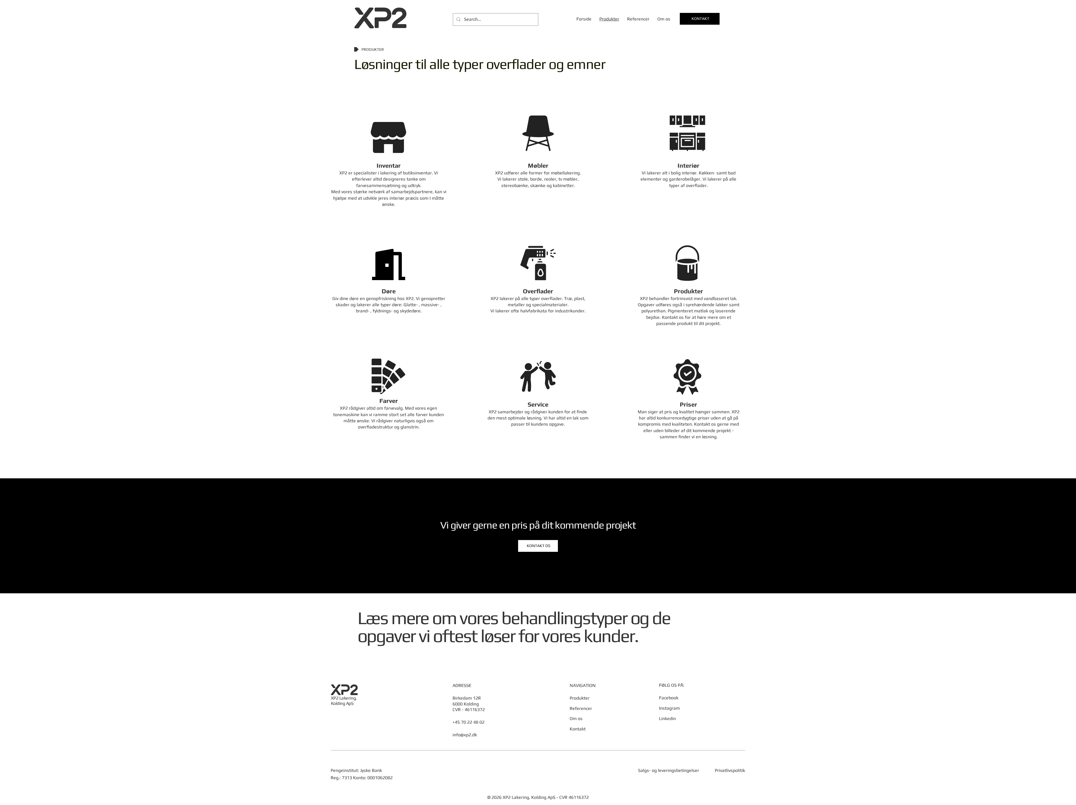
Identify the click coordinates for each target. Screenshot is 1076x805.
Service (538, 404)
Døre (389, 291)
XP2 (380, 18)
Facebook (668, 697)
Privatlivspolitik (730, 770)
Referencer (581, 708)
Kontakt (578, 729)
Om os (576, 718)
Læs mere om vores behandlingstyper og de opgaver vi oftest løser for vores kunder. (514, 626)
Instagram (669, 708)
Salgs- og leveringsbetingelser (668, 770)
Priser (688, 404)
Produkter (688, 291)
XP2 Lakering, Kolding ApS (344, 700)
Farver (388, 400)
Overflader (538, 291)
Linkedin (667, 718)
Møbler (538, 165)
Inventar (389, 165)
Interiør (688, 165)
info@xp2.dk (465, 734)
